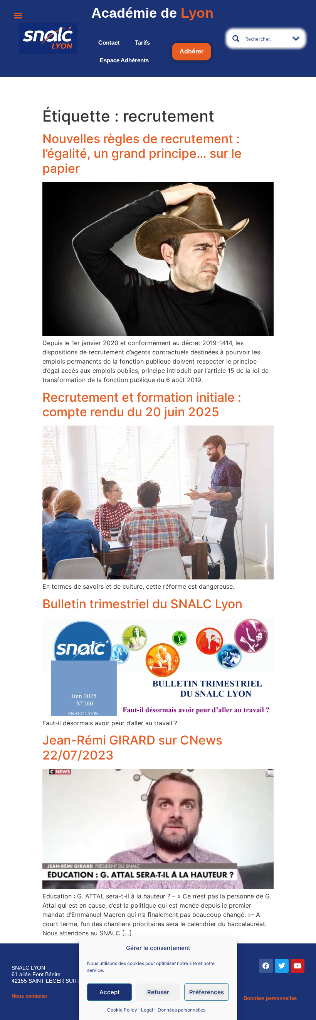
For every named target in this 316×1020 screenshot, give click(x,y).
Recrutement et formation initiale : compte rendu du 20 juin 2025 (141, 404)
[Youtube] (297, 966)
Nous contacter (29, 996)
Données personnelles (270, 998)
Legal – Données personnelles (173, 1010)
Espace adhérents (124, 60)
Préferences (206, 992)
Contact (108, 42)
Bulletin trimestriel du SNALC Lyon (142, 603)
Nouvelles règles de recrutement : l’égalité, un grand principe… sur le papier (142, 153)
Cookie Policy (122, 1010)
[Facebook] (266, 966)
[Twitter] (282, 966)
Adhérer (191, 51)
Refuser (158, 992)
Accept (109, 992)
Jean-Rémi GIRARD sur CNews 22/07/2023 (132, 747)
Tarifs (142, 42)
